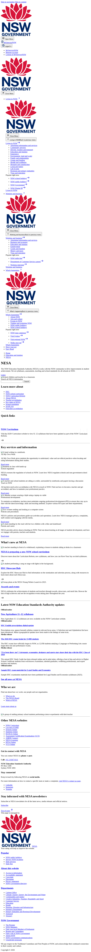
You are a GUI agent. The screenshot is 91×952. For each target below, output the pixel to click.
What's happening (14, 315)
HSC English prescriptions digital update (17, 625)
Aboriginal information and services (23, 145)
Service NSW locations (14, 860)
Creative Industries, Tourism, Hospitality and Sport (25, 899)
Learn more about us (8, 706)
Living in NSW (13, 143)
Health (8, 905)
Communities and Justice (15, 897)
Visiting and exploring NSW (21, 323)
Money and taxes (16, 251)
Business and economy (19, 242)
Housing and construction (20, 165)
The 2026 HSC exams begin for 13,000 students (20, 639)
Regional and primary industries (22, 171)
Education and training (18, 152)
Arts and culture (16, 319)
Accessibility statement (14, 875)
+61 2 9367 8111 (11, 760)
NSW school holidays (18, 327)
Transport (9, 914)
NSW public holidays (18, 325)
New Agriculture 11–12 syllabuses (17, 614)
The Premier (10, 925)
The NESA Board (12, 698)
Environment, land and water (21, 156)
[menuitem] (12, 50)
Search (26, 381)
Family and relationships (19, 158)
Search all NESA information (12, 379)
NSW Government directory (16, 884)
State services (11, 862)
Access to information (14, 873)
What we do (10, 696)
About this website (10, 868)
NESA (34, 846)
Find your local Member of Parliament (20, 929)
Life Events (14, 169)
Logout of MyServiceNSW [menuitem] (16, 55)
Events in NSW (16, 321)
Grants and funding (17, 160)
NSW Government (10, 920)
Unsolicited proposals (14, 940)
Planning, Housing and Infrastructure (19, 907)
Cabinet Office (11, 893)
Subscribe (4, 805)
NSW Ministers (11, 927)
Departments (7, 888)
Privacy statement (12, 881)
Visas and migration (17, 173)
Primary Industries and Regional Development (23, 912)
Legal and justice (16, 167)
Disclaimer (10, 879)
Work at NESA (11, 700)
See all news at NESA (11, 679)
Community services (18, 148)
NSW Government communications (19, 938)
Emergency (14, 154)
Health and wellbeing (18, 162)
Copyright (9, 877)
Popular (5, 853)
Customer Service (12, 901)
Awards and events (10, 586)
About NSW (15, 317)
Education (9, 903)
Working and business (15, 238)
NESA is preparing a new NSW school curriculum (25, 552)
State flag (9, 864)
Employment (15, 247)
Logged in (8, 46)
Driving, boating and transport (21, 150)
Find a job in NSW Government (18, 933)
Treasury (9, 916)
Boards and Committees (15, 931)
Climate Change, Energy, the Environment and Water (26, 895)
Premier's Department (14, 910)
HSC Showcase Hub (11, 568)
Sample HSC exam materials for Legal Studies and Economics (26, 670)
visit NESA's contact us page (70, 781)
